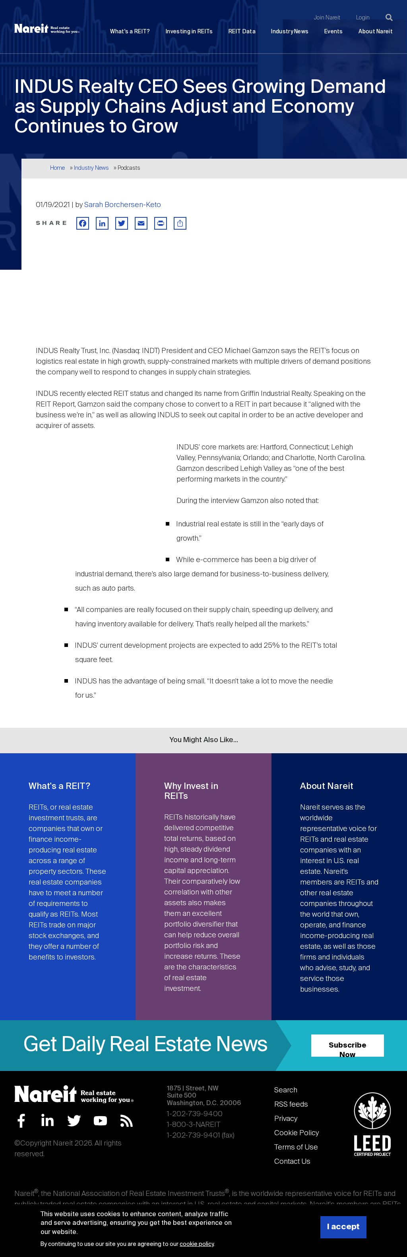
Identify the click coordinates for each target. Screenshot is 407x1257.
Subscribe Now (347, 1049)
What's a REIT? (130, 32)
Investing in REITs (189, 32)
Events (333, 32)
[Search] (389, 17)
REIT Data (242, 32)
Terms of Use (296, 1147)
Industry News (289, 32)
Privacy (285, 1119)
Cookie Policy (296, 1133)
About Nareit (376, 32)
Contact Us (292, 1161)
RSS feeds (291, 1104)
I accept (343, 1227)
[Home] (46, 28)
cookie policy (196, 1244)
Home (57, 168)
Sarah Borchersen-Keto (122, 205)
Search (285, 1090)
